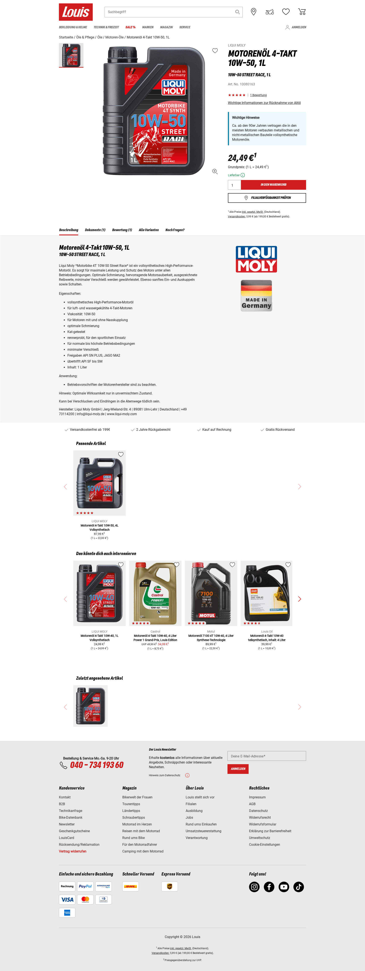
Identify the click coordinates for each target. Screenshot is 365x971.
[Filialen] (253, 12)
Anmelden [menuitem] (299, 27)
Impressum (257, 797)
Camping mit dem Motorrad (142, 851)
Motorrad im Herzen (137, 824)
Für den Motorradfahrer (139, 845)
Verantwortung (197, 838)
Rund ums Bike (133, 838)
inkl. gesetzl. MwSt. (252, 211)
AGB (252, 804)
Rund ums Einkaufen (201, 824)
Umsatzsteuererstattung (203, 831)
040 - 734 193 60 (96, 765)
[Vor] (299, 599)
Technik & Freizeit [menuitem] (106, 27)
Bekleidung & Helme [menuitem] (73, 27)
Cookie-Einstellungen (264, 845)
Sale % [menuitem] (130, 27)
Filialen (191, 804)
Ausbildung (194, 811)
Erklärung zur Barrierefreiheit (270, 831)
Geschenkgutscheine (74, 831)
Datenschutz (258, 811)
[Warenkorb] (302, 12)
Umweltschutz (259, 838)
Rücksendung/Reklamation (79, 845)
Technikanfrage (70, 811)
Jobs (189, 818)
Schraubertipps (133, 818)
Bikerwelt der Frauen (137, 797)
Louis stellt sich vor (200, 797)
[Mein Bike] (270, 12)
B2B (62, 804)
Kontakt (65, 797)
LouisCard (66, 838)
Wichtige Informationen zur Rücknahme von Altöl (264, 103)
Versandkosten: (237, 216)
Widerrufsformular (262, 824)
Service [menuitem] (184, 27)
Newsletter (67, 824)
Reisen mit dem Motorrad (141, 831)
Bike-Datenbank (70, 818)
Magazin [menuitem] (166, 27)
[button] (237, 12)
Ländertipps (131, 811)
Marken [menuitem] (147, 27)
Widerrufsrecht (260, 818)
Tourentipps (131, 804)
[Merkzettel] (286, 12)
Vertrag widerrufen (72, 851)
